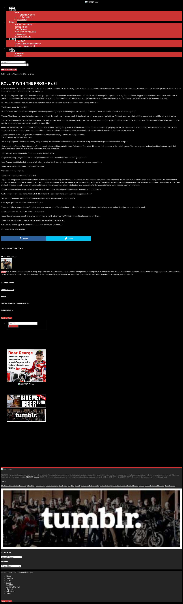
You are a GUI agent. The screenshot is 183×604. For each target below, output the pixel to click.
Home (12, 7)
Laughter (71, 486)
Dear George (20, 29)
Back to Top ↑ (6, 318)
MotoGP (77, 486)
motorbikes (85, 486)
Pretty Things (122, 486)
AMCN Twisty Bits (23, 24)
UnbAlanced (20, 34)
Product (130, 486)
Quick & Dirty (20, 19)
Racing (136, 486)
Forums (12, 39)
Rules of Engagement (24, 46)
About (12, 51)
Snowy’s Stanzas (22, 36)
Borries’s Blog (20, 27)
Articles (12, 10)
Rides (152, 486)
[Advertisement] (26, 443)
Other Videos (26, 17)
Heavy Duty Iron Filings (25, 32)
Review (141, 486)
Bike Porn (22, 486)
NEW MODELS (105, 486)
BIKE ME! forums (32, 477)
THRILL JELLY (6, 310)
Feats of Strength (52, 486)
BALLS (3, 296)
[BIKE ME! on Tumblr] (91, 548)
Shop (11, 48)
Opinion (114, 486)
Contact (18, 56)
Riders (147, 486)
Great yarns (63, 486)
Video (17, 12)
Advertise (19, 53)
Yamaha (172, 486)
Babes (16, 486)
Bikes (29, 486)
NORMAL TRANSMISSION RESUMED (14, 303)
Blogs (11, 22)
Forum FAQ (19, 41)
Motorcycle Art (94, 486)
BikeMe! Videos (27, 15)
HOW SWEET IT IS (7, 290)
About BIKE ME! (13, 587)
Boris (3, 272)
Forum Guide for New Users (27, 44)
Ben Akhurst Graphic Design (21, 572)
